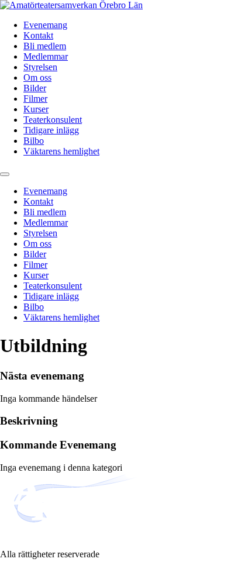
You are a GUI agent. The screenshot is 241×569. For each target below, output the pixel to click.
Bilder (34, 88)
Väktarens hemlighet (61, 151)
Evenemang (45, 25)
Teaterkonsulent (52, 120)
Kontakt (38, 35)
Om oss (37, 77)
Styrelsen (40, 67)
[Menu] (4, 174)
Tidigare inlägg (51, 130)
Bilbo (33, 141)
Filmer (35, 99)
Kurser (36, 109)
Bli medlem (44, 46)
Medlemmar (45, 56)
